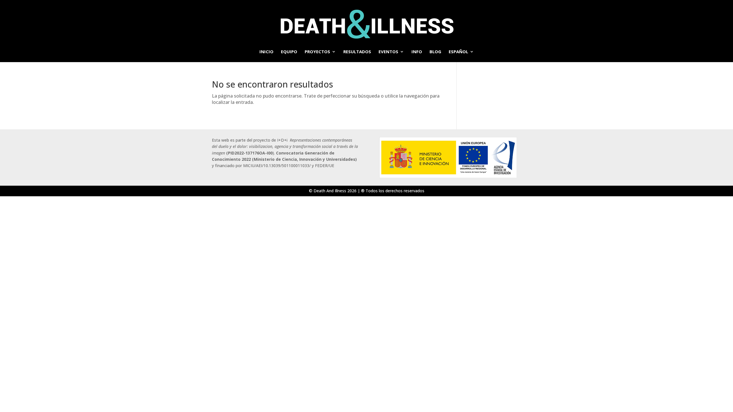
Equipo (289, 51)
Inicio (266, 51)
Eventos (388, 51)
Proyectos (317, 51)
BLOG (435, 51)
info (416, 51)
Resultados (357, 51)
